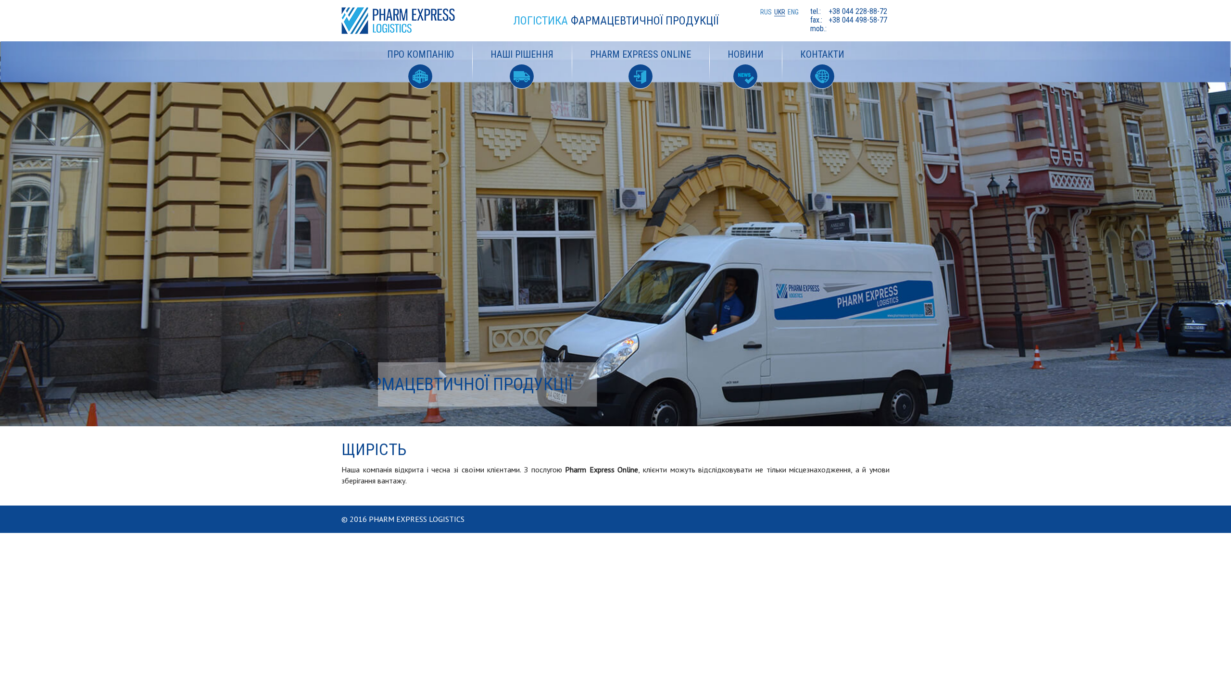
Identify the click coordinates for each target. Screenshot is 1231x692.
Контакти (822, 54)
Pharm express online (640, 54)
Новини (746, 54)
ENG (793, 12)
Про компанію (420, 54)
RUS (766, 12)
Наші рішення (521, 54)
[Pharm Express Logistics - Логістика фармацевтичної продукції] (404, 20)
